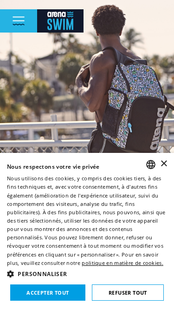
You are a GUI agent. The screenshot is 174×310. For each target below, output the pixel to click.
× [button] (163, 163)
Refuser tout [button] (128, 292)
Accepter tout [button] (47, 292)
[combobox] (150, 164)
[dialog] (87, 231)
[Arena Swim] (60, 21)
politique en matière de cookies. (122, 262)
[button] (87, 274)
